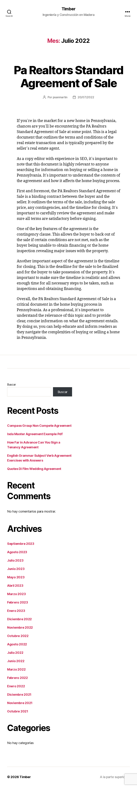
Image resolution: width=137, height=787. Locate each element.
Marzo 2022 (16, 669)
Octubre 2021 (17, 711)
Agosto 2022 (17, 644)
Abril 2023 (15, 585)
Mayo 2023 (16, 577)
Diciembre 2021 (19, 694)
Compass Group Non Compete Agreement (39, 425)
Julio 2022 (15, 652)
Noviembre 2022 (20, 627)
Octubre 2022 (18, 636)
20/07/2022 (86, 97)
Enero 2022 (16, 686)
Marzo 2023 (16, 594)
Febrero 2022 (17, 678)
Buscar (11, 384)
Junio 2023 (15, 569)
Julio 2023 (15, 560)
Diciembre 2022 (19, 619)
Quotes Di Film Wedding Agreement (34, 469)
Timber (68, 9)
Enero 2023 (16, 611)
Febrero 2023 (17, 602)
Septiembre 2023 (20, 544)
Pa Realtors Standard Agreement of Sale (68, 76)
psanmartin (60, 97)
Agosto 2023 (17, 552)
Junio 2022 (15, 661)
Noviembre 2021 (19, 703)
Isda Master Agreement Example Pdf (34, 434)
